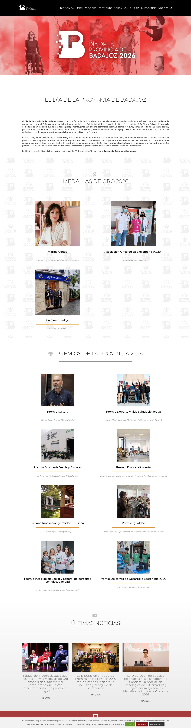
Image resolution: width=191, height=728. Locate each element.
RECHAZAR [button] (142, 724)
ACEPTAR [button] (130, 724)
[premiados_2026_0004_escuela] (133, 430)
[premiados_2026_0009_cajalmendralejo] (57, 270)
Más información (156, 724)
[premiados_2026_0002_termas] (57, 486)
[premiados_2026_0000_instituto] (133, 542)
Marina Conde (57, 251)
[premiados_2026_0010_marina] (57, 202)
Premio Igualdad (133, 523)
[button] (171, 8)
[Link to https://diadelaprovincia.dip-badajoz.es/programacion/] (95, 716)
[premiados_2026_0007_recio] (57, 374)
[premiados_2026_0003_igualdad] (133, 486)
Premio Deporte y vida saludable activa (133, 411)
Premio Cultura (57, 411)
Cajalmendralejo (57, 320)
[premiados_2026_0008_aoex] (133, 202)
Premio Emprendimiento (133, 467)
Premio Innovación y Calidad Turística (57, 523)
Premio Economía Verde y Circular (57, 467)
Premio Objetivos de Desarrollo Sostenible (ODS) (133, 578)
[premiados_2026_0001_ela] (57, 542)
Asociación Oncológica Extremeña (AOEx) (133, 251)
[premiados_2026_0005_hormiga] (57, 430)
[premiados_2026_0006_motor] (133, 374)
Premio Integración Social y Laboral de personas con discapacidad (57, 580)
